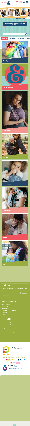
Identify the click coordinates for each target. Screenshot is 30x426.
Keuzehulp (4, 38)
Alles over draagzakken (8, 324)
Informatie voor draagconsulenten (11, 332)
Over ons (4, 312)
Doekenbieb (5, 330)
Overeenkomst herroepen (9, 310)
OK (14, 424)
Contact (4, 314)
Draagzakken (12, 38)
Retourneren (5, 308)
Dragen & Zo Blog (7, 328)
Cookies (23, 357)
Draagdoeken (21, 38)
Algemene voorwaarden (8, 357)
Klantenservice (6, 304)
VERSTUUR (24, 293)
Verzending (5, 306)
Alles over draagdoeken (8, 322)
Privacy (17, 357)
